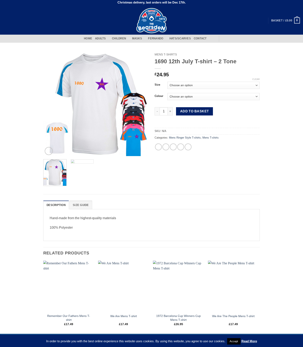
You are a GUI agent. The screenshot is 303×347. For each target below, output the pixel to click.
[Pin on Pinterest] (180, 147)
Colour (159, 96)
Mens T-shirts (166, 54)
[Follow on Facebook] (5, 20)
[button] (285, 20)
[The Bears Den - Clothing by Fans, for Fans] (151, 21)
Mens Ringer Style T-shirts (185, 137)
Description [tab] (56, 205)
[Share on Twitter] (165, 147)
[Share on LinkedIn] (188, 147)
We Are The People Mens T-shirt (233, 316)
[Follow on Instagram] (11, 20)
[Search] (214, 38)
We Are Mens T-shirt (123, 316)
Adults (100, 38)
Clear (256, 79)
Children (119, 38)
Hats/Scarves (180, 38)
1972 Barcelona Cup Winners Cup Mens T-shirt (178, 317)
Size (157, 84)
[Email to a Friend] (173, 147)
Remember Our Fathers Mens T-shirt (68, 317)
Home (88, 38)
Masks (137, 38)
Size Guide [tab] (81, 205)
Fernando (155, 38)
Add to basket (194, 111)
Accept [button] (234, 341)
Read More (249, 341)
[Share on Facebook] (158, 147)
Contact (200, 38)
